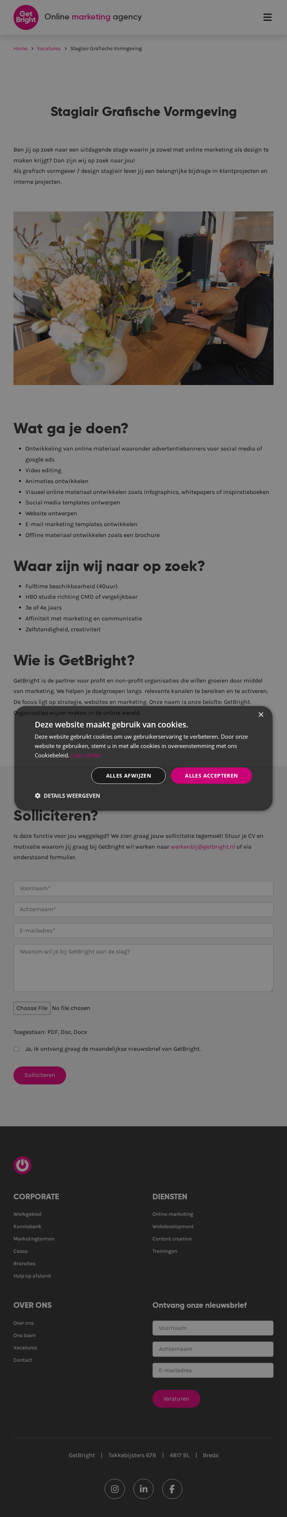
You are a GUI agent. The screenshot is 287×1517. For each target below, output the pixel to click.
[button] (67, 795)
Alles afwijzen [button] (128, 775)
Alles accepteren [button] (211, 775)
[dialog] (143, 758)
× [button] (260, 715)
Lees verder (86, 755)
